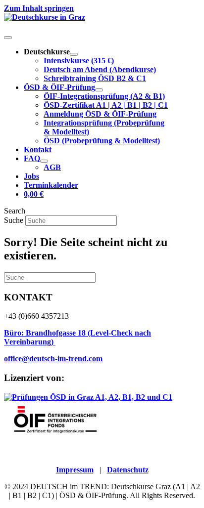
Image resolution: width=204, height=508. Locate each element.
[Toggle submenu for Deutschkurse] (74, 54)
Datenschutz (128, 470)
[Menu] (8, 37)
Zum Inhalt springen (39, 8)
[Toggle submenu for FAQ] (44, 161)
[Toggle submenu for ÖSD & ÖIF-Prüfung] (99, 89)
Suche (14, 220)
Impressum (75, 470)
